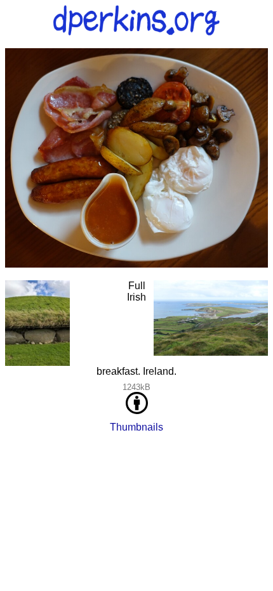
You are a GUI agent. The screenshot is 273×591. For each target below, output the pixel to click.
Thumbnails (136, 427)
